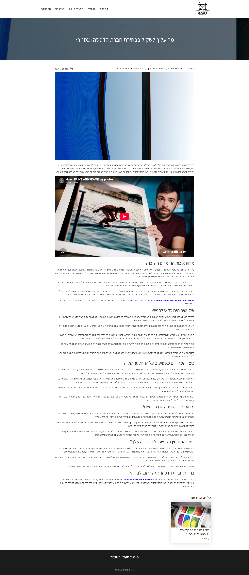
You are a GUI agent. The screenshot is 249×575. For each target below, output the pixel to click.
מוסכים (91, 9)
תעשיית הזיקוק (75, 9)
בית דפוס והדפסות (176, 68)
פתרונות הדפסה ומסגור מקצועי (129, 68)
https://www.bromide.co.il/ (139, 479)
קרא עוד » (206, 538)
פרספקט (59, 9)
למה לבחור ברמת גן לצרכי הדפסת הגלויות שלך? (195, 532)
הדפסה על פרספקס (155, 68)
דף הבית (103, 9)
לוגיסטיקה (46, 9)
